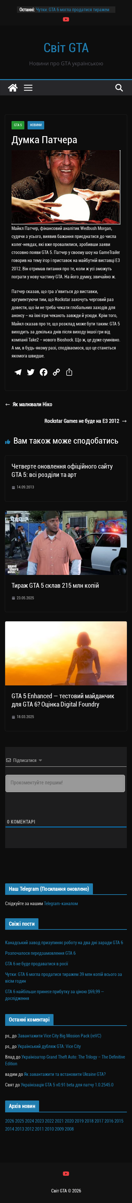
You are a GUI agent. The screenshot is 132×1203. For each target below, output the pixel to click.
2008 (69, 1129)
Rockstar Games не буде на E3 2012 (82, 421)
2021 (59, 1121)
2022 (49, 1121)
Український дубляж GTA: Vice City (49, 1046)
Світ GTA (66, 47)
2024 (29, 1121)
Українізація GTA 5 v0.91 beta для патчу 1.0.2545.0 (67, 1084)
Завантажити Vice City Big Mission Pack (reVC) (59, 1035)
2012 (29, 1129)
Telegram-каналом (61, 903)
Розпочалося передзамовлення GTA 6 (40, 953)
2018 (89, 1121)
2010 (49, 1129)
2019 (79, 1121)
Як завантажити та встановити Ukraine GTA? (65, 1074)
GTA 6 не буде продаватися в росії (36, 963)
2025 (19, 1121)
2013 (19, 1129)
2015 (118, 1121)
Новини (36, 125)
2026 (9, 1121)
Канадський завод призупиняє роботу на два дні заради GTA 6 (64, 942)
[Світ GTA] (13, 87)
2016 (108, 1121)
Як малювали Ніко (32, 404)
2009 (59, 1129)
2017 (99, 1121)
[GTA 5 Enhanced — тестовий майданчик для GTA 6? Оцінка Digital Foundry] (66, 626)
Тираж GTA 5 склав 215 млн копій (55, 585)
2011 (39, 1129)
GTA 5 (18, 125)
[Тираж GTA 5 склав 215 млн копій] (66, 515)
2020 (69, 1121)
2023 (39, 1121)
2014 (9, 1129)
